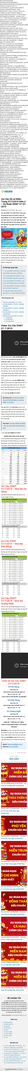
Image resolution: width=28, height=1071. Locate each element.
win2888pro (20, 1069)
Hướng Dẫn (7, 1026)
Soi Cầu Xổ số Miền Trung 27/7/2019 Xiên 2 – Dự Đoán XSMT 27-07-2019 (13, 400)
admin (20, 210)
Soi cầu (14, 758)
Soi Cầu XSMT (14, 746)
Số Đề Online (7, 1028)
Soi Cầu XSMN (8, 1033)
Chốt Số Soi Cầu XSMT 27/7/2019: (13, 316)
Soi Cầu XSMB (8, 1032)
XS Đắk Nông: (9, 319)
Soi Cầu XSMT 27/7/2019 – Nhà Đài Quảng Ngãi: (13, 313)
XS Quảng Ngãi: (10, 321)
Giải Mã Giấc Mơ (8, 1024)
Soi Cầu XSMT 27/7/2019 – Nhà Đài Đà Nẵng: (13, 305)
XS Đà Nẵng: (9, 317)
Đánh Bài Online (8, 1022)
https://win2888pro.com (15, 744)
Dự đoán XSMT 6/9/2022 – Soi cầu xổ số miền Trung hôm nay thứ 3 (14, 426)
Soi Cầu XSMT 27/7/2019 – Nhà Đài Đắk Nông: (13, 309)
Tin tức (6, 1037)
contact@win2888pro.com (19, 1015)
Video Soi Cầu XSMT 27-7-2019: (12, 302)
